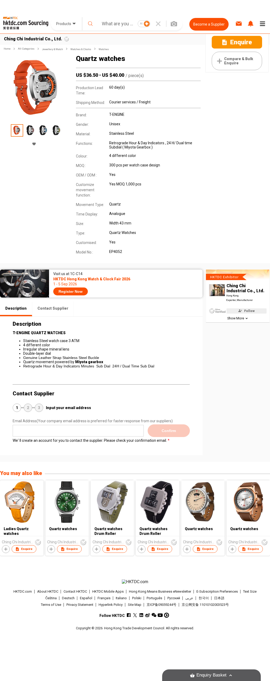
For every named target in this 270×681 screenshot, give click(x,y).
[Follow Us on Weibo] (147, 615)
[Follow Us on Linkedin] (141, 615)
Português (154, 598)
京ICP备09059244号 (161, 605)
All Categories (26, 48)
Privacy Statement (79, 605)
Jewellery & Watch (52, 49)
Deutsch (68, 598)
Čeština (51, 598)
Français (104, 598)
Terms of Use (51, 605)
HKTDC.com (22, 591)
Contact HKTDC (75, 591)
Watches (104, 49)
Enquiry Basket (211, 675)
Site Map (134, 605)
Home (7, 48)
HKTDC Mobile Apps (108, 591)
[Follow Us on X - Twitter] (134, 615)
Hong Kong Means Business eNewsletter (160, 591)
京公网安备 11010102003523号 (205, 605)
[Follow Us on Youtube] (160, 615)
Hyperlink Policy (111, 605)
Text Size (250, 591)
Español (86, 598)
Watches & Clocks (80, 49)
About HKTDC (47, 591)
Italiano (121, 598)
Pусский (173, 598)
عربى (189, 598)
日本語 (219, 598)
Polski (136, 598)
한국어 (204, 598)
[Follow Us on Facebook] (128, 615)
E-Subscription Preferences (217, 591)
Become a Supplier (209, 24)
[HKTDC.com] (135, 581)
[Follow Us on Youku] (166, 615)
